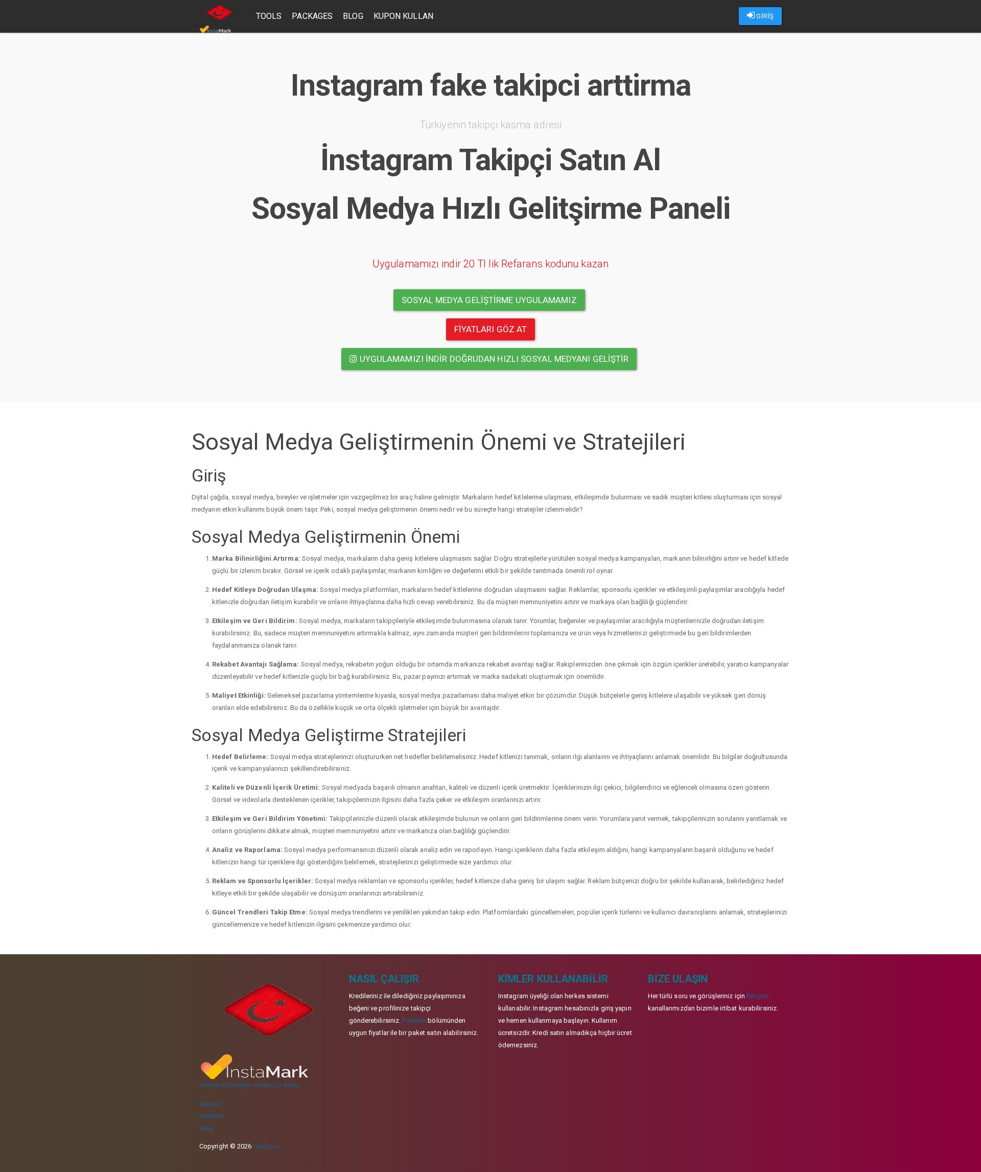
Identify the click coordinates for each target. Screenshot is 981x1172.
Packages (312, 16)
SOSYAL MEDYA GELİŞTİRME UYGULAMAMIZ (489, 300)
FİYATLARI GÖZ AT (490, 329)
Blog (353, 16)
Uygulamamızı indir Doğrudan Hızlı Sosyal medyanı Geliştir (493, 359)
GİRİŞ (764, 16)
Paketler (211, 1116)
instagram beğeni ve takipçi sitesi (249, 1085)
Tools (269, 16)
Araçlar (210, 1104)
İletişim (757, 996)
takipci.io (267, 1146)
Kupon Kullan (403, 16)
